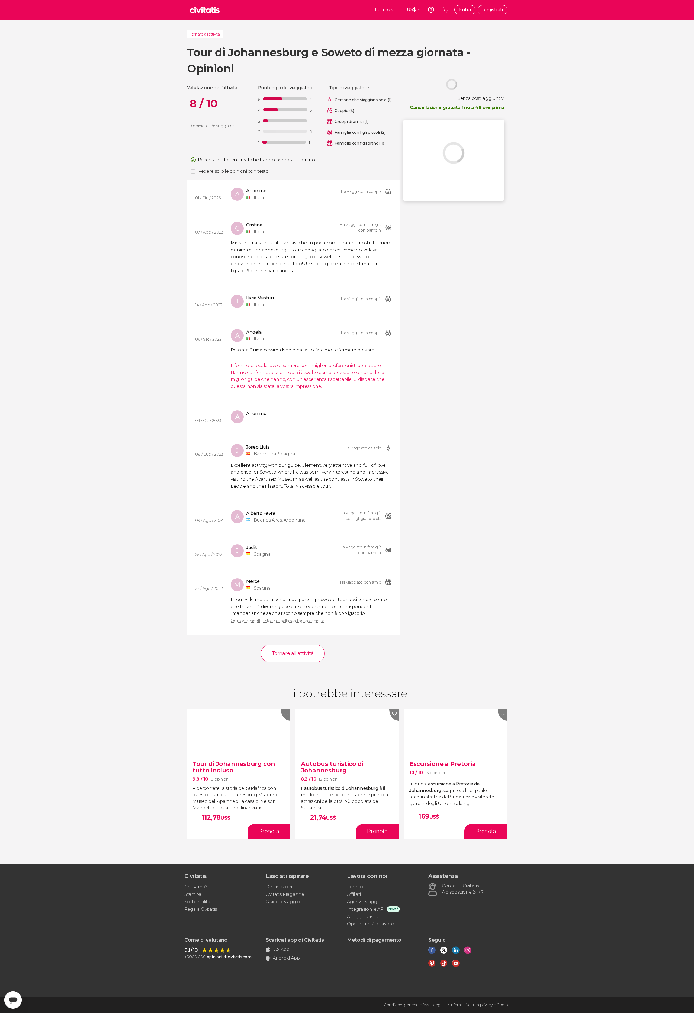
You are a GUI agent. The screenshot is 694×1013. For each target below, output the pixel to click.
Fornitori (356, 886)
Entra (465, 9)
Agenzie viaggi (362, 901)
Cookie (503, 1004)
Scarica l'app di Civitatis (295, 940)
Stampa (192, 894)
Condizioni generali (401, 1004)
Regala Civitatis (200, 909)
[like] (285, 715)
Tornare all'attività (205, 34)
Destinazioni (279, 886)
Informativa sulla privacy (471, 1004)
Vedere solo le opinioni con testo (233, 171)
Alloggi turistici (363, 916)
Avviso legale (434, 1004)
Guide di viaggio (283, 901)
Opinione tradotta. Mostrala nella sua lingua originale (277, 621)
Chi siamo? (195, 886)
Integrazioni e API (366, 909)
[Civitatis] (204, 10)
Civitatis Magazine (285, 894)
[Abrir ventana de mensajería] (13, 1000)
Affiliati (354, 894)
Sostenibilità (197, 901)
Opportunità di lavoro (370, 923)
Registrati (492, 9)
